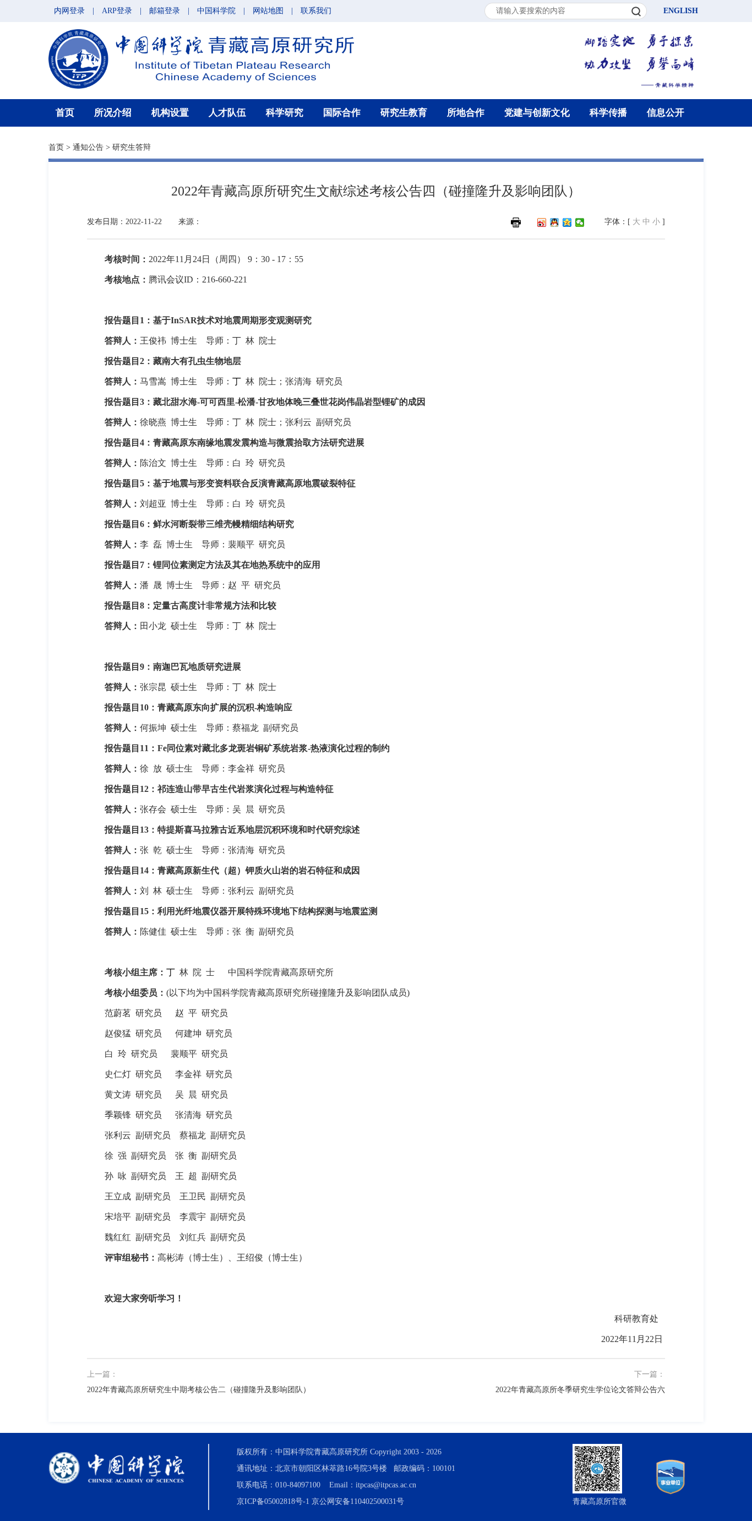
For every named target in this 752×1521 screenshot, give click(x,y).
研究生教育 (403, 112)
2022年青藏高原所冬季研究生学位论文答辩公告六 (580, 1390)
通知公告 (88, 147)
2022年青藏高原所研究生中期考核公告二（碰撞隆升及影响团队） (198, 1390)
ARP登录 (117, 11)
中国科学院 (216, 11)
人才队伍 (227, 112)
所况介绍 (113, 112)
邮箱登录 (164, 11)
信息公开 (665, 112)
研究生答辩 (131, 147)
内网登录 (69, 11)
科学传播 (608, 112)
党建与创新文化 (537, 112)
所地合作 (465, 112)
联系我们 (316, 11)
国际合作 (342, 112)
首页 (65, 112)
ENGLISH (680, 11)
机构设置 (170, 112)
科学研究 (284, 112)
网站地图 (268, 11)
